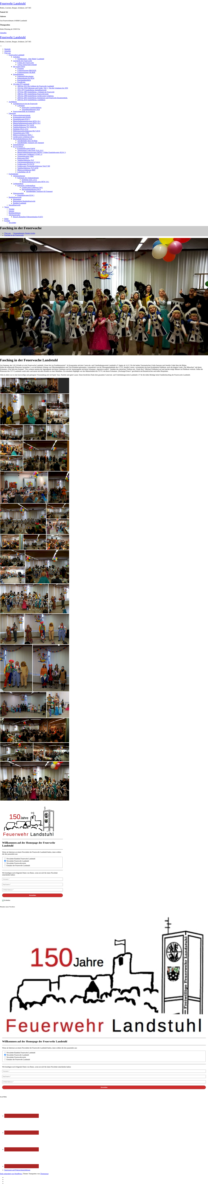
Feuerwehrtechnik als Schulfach (24, 111)
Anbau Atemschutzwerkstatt (27, 65)
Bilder (6, 219)
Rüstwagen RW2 (23, 158)
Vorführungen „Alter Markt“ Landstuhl (30, 59)
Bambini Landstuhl (19, 203)
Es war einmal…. (19, 146)
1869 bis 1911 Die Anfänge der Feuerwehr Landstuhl (35, 86)
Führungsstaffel (18, 193)
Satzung (11, 211)
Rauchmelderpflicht (24, 80)
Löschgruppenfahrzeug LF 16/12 (28, 162)
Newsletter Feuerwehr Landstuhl (17, 861)
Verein (6, 207)
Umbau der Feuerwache (25, 63)
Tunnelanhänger (18, 145)
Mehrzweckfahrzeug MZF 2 (22, 135)
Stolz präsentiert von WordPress (11, 1174)
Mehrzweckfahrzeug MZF (26, 170)
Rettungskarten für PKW (25, 78)
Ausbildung (13, 102)
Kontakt (7, 221)
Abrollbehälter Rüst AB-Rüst (27, 141)
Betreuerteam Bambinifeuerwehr (24, 201)
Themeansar (44, 1174)
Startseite (7, 49)
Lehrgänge (21, 106)
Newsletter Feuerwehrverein (16, 863)
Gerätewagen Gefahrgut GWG (23, 137)
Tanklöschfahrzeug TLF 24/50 (27, 168)
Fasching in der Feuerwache (14, 235)
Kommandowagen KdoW (22, 117)
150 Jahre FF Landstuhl (21, 84)
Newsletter (12, 223)
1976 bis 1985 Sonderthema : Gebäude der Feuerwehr (35, 92)
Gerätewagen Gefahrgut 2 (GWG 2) (29, 154)
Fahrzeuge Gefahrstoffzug (26, 185)
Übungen (20, 68)
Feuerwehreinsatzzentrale (21, 115)
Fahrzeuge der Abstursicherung (28, 178)
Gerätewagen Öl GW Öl (25, 164)
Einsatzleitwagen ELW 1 (21, 119)
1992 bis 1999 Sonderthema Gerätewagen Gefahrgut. (35, 96)
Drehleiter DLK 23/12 (20, 129)
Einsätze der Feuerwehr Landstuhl (18, 865)
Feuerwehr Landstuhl (13, 3)
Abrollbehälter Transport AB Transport (30, 143)
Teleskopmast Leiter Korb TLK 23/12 (30, 150)
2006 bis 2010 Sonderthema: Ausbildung (31, 100)
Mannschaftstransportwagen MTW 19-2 (26, 123)
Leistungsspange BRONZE (26, 70)
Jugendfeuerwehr (14, 205)
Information (17, 199)
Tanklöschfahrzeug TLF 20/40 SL (24, 127)
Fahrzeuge (12, 113)
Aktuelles (3, 33)
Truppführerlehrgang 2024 (31, 109)
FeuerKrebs (21, 82)
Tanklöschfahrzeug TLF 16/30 (23, 125)
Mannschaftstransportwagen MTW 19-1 (26, 121)
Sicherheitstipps (18, 74)
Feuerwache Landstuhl (16, 55)
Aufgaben (16, 57)
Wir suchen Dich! (19, 67)
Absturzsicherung (19, 176)
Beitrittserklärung (14, 213)
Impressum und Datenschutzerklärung (17, 1170)
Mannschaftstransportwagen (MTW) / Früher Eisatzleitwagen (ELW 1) (41, 152)
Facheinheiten (13, 174)
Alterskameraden (14, 215)
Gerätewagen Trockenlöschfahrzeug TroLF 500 (33, 166)
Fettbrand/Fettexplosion (25, 76)
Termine (11, 209)
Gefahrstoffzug (18, 184)
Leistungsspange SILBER (26, 72)
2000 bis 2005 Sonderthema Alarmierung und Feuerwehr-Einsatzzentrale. (42, 98)
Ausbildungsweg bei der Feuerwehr (25, 104)
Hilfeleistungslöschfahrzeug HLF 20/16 (26, 131)
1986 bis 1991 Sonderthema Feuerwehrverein (33, 94)
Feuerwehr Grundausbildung (31, 107)
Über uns (7, 53)
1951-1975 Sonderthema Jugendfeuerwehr (31, 90)
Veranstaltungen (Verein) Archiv (24, 233)
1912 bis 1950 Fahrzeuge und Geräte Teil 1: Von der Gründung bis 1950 (42, 88)
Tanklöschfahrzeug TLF (25, 160)
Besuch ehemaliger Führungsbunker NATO (28, 217)
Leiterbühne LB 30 (23, 172)
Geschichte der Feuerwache (22, 61)
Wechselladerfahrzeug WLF (22, 139)
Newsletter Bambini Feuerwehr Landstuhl (20, 859)
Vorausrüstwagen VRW (21, 133)
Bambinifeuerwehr (15, 197)
